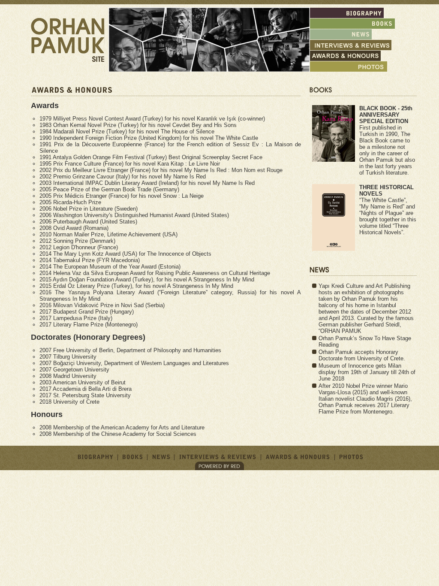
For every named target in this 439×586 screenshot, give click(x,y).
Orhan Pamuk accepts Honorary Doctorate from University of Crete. (362, 355)
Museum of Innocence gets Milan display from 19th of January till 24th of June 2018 (367, 372)
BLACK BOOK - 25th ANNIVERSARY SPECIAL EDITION (385, 114)
